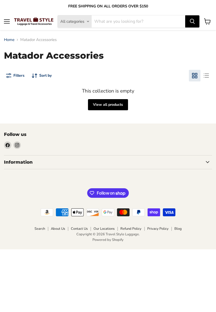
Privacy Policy (158, 228)
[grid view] (194, 75)
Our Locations (104, 228)
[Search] (192, 21)
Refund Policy (130, 228)
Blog (178, 228)
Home (9, 40)
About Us (58, 228)
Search (40, 228)
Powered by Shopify (108, 239)
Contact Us (79, 228)
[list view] (206, 75)
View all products (108, 104)
